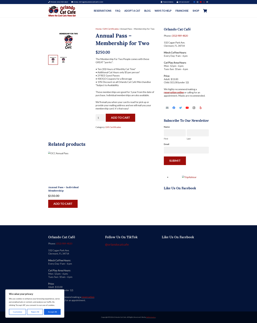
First (166, 138)
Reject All (35, 312)
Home (98, 28)
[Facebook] (194, 2)
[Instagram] (197, 2)
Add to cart (120, 117)
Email (166, 144)
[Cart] (205, 10)
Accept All (52, 312)
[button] (84, 32)
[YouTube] (200, 2)
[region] (34, 303)
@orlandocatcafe (117, 244)
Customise (17, 312)
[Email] (207, 2)
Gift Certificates (111, 28)
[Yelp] (204, 2)
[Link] (62, 10)
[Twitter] (180, 107)
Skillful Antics (151, 317)
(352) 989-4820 (180, 35)
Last (189, 138)
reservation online (174, 92)
